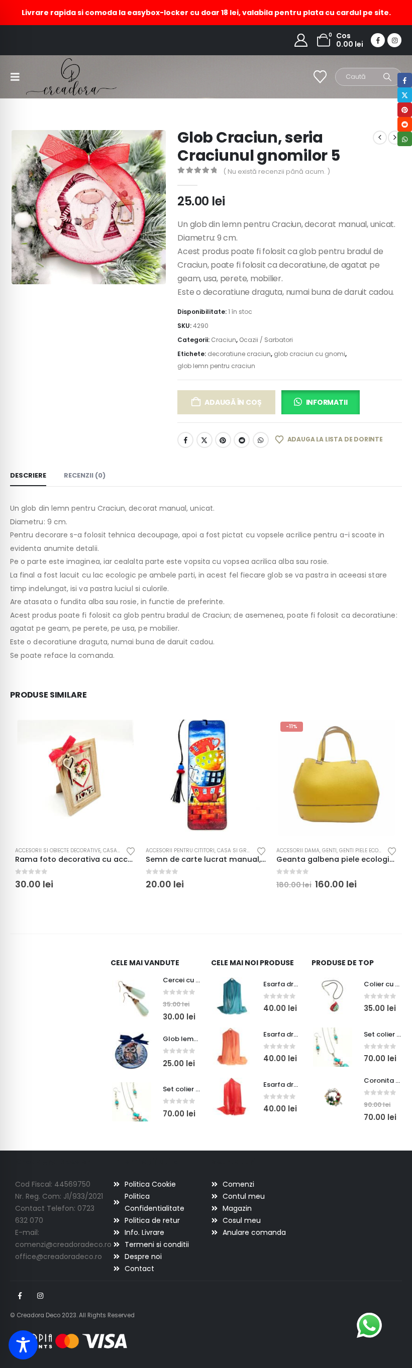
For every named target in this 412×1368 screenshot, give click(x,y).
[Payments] (70, 1341)
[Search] (387, 76)
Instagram (40, 1295)
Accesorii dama (298, 850)
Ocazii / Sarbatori (266, 339)
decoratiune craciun (239, 354)
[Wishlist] (320, 76)
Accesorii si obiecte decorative (57, 850)
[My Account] (301, 40)
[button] (18, 76)
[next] (395, 138)
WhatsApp (261, 440)
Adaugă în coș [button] (119, 734)
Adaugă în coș (232, 402)
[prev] (380, 138)
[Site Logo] (54, 76)
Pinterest (223, 440)
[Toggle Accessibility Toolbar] (23, 1344)
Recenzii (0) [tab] (85, 475)
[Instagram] (394, 40)
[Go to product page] (75, 778)
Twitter (204, 440)
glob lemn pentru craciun (216, 366)
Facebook (185, 440)
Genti (329, 850)
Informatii (327, 402)
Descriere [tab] (28, 475)
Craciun (223, 339)
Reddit (242, 440)
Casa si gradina (240, 850)
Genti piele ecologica (368, 850)
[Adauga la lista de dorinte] (131, 850)
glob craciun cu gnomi (309, 354)
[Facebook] (378, 40)
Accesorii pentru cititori (180, 850)
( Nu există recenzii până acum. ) (276, 171)
